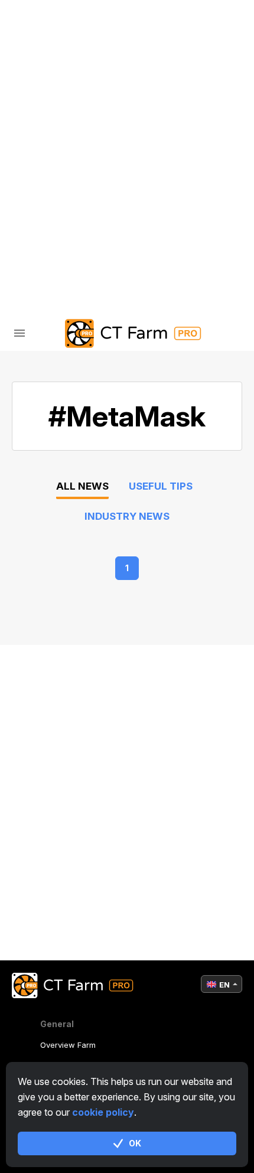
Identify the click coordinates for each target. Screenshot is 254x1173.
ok (135, 1143)
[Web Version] (157, 241)
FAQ (46, 140)
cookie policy (103, 1112)
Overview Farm (68, 1045)
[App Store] (98, 241)
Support (59, 171)
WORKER (57, 110)
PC (44, 79)
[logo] (127, 333)
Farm (50, 48)
